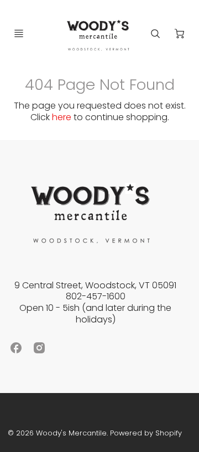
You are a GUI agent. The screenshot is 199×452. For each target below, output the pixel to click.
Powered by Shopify (146, 433)
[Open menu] (19, 34)
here (61, 117)
